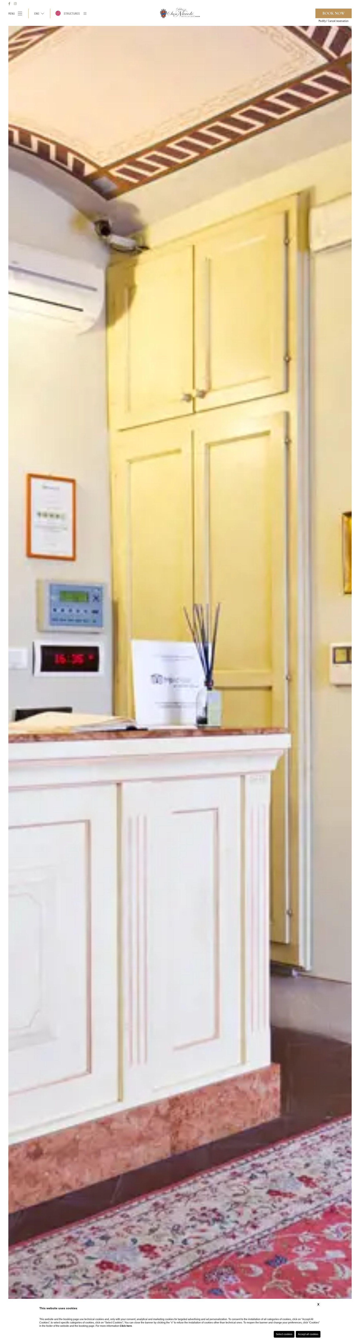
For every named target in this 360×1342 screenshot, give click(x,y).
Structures (72, 13)
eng (36, 13)
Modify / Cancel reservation (334, 21)
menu (11, 13)
